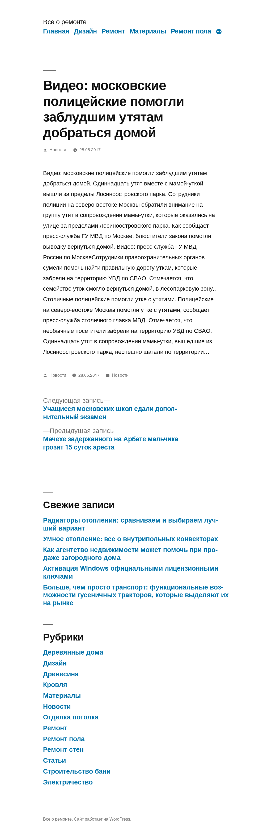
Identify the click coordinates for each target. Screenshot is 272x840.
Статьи (54, 760)
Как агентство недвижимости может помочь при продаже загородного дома (130, 553)
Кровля (55, 684)
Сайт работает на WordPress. (102, 819)
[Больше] (219, 32)
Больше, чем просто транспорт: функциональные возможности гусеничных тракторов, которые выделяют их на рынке (136, 594)
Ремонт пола (191, 31)
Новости (57, 149)
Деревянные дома (73, 652)
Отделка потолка (71, 717)
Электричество (68, 782)
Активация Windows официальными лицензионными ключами (130, 572)
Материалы (148, 31)
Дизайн (85, 31)
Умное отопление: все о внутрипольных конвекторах (130, 538)
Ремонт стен (63, 749)
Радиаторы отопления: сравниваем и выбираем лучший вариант (130, 524)
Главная (56, 31)
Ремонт (113, 31)
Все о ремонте (65, 21)
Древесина (61, 673)
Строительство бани (76, 771)
